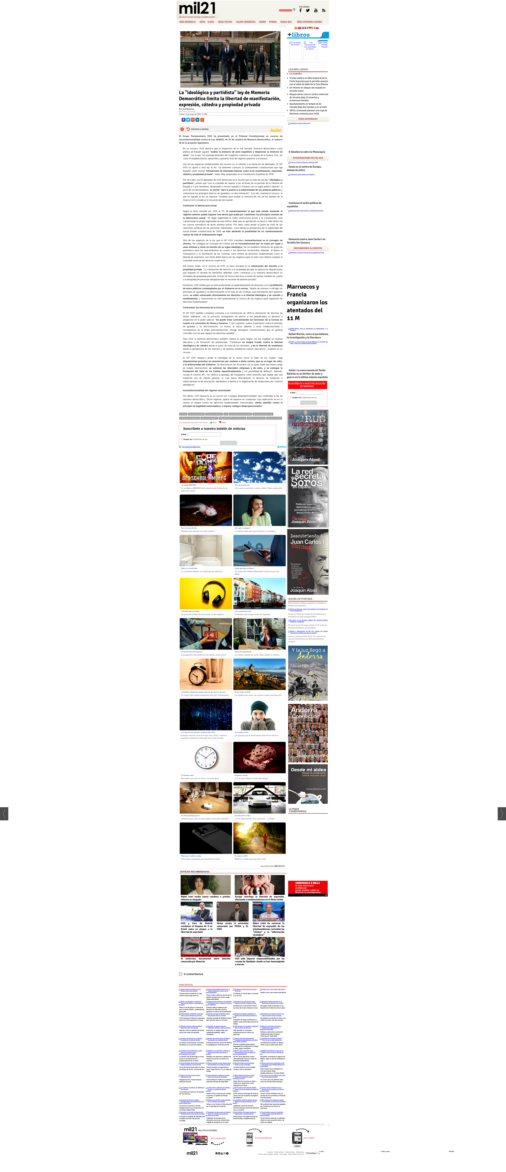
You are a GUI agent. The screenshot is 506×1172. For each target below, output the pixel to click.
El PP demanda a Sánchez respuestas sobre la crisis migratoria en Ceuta (192, 1019)
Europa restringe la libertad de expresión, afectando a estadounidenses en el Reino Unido (259, 898)
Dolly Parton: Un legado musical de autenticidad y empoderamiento (245, 1118)
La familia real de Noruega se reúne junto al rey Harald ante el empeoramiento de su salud (191, 1059)
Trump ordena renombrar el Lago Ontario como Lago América (190, 995)
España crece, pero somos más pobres (273, 992)
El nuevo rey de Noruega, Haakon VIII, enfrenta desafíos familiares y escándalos (307, 626)
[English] (303, 28)
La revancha (296, 73)
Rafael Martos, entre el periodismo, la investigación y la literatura (308, 335)
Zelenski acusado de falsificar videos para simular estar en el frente (218, 1019)
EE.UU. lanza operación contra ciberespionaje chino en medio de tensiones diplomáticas (245, 1059)
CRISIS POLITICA (225, 21)
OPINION (273, 21)
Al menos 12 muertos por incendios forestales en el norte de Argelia (191, 1044)
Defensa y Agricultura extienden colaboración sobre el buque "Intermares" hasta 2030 (271, 1034)
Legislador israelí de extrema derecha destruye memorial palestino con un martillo (246, 1108)
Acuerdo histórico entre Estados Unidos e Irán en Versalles (244, 1068)
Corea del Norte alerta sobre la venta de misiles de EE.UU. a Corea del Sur (192, 1068)
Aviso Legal (283, 1154)
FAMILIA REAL (286, 21)
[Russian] (317, 28)
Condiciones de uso (200, 439)
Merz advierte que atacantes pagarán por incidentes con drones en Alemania (273, 1106)
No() (223, 422)
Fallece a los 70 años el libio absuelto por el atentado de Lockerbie (219, 1105)
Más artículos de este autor (187, 111)
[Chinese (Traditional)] (299, 28)
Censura (183, 414)
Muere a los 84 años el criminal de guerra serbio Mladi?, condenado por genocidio (192, 1010)
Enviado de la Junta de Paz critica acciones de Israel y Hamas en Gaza (245, 1007)
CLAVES (211, 21)
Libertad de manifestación (189, 418)
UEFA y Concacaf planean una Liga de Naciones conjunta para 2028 (308, 112)
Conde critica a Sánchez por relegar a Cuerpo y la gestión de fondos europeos (218, 1096)
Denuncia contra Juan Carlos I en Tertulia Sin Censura (306, 241)
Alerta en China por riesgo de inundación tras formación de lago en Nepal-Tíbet (307, 615)
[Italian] (313, 28)
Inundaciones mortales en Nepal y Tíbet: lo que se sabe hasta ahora (272, 1044)
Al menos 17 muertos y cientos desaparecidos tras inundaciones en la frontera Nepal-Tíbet (191, 1108)
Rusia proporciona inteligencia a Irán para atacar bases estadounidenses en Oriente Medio (272, 1071)
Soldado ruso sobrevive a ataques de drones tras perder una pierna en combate (218, 1059)
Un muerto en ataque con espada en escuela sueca (308, 89)
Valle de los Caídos (274, 418)
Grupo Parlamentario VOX (263, 414)
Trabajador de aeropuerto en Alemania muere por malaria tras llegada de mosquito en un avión (217, 1120)
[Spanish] (296, 28)
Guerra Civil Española (209, 418)
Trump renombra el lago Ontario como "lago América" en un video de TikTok (218, 1069)
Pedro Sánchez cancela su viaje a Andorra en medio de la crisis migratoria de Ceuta (244, 1083)
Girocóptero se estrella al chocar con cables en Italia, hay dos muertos (273, 1019)
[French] (306, 28)
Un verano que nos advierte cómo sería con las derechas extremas (271, 1081)
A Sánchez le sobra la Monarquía (307, 151)
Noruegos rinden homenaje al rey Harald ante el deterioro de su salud (272, 1007)
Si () (214, 422)
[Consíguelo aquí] (308, 784)
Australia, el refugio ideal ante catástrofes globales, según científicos (217, 1032)
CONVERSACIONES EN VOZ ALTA (308, 158)
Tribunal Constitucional (256, 418)
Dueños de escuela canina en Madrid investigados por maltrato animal (219, 1044)
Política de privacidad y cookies (268, 1154)
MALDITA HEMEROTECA (246, 21)
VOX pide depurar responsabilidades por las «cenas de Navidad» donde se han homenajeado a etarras (259, 961)
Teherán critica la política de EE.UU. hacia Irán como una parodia (191, 1031)
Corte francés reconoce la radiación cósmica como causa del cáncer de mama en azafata (272, 1120)
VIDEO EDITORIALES (187, 21)
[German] (310, 28)
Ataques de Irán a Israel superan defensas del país (190, 1081)
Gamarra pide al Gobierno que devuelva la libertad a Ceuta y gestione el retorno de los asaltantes (218, 1010)
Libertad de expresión (214, 414)
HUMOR (262, 21)
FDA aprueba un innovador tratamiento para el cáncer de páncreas (243, 1032)
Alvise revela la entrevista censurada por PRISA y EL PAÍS (232, 926)
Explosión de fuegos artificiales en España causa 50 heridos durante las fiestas (245, 1022)
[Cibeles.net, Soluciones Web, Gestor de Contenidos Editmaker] (313, 1153)
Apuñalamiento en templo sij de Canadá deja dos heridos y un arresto (308, 105)
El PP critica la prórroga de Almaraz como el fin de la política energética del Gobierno (245, 1096)
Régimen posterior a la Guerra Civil (232, 418)
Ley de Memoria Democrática (240, 414)
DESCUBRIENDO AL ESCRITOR (308, 248)
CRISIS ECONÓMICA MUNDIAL (309, 21)
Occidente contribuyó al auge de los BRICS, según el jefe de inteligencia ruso (272, 1059)
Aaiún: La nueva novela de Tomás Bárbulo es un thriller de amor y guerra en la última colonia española (307, 374)
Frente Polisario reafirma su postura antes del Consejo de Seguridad (218, 1081)
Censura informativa (196, 414)
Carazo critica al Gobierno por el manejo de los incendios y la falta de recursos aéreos (272, 1096)
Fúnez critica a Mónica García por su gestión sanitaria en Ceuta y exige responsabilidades (219, 997)
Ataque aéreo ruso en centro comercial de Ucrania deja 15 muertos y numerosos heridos (309, 97)
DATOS (202, 21)
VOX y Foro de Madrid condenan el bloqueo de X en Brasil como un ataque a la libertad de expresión (196, 927)
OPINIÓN (451, 1151)
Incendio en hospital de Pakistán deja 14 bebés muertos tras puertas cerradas (192, 1119)
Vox (226, 414)
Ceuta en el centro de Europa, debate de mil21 (304, 168)
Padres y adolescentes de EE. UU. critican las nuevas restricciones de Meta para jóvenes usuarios (307, 639)
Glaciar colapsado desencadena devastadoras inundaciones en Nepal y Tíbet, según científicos (245, 1046)
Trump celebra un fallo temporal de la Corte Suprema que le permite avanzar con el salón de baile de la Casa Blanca (309, 81)
